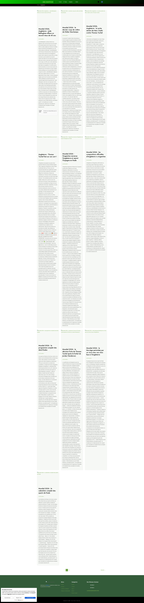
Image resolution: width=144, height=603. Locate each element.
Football (73, 586)
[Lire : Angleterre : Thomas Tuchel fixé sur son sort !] (48, 143)
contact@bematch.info (93, 590)
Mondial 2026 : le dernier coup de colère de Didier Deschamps (71, 29)
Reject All (19, 597)
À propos (62, 586)
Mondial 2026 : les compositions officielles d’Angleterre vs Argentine (95, 154)
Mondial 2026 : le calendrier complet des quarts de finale (47, 490)
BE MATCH (48, 2)
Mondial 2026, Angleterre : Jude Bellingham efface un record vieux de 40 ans (47, 32)
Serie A (73, 590)
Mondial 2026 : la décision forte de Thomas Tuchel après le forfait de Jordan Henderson (71, 352)
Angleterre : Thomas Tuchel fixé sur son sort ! (48, 155)
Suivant (103, 570)
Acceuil (62, 584)
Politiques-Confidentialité (65, 590)
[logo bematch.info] (50, 582)
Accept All (30, 597)
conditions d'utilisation (65, 588)
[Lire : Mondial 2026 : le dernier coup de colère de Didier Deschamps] (72, 17)
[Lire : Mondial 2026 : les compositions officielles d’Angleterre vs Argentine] (96, 142)
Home (38, 5)
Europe (73, 584)
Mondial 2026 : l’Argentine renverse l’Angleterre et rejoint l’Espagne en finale (70, 157)
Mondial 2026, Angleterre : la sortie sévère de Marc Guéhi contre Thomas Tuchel (94, 29)
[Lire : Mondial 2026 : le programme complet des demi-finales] (48, 336)
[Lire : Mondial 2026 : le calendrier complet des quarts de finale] (48, 478)
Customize (7, 597)
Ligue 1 (73, 588)
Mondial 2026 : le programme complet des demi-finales (48, 347)
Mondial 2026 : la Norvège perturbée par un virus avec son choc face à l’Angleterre (95, 351)
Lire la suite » (41, 39)
